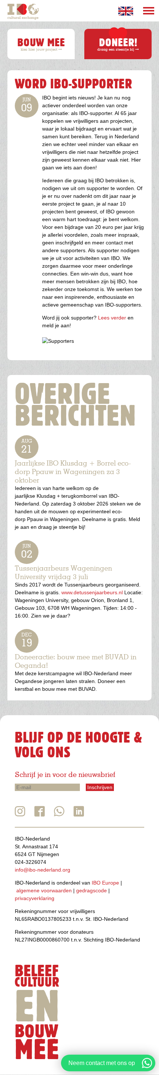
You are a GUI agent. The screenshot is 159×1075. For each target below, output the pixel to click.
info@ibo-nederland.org (42, 870)
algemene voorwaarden (44, 890)
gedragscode (91, 890)
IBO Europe (105, 883)
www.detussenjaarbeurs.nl (92, 592)
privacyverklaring (34, 898)
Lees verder (112, 318)
